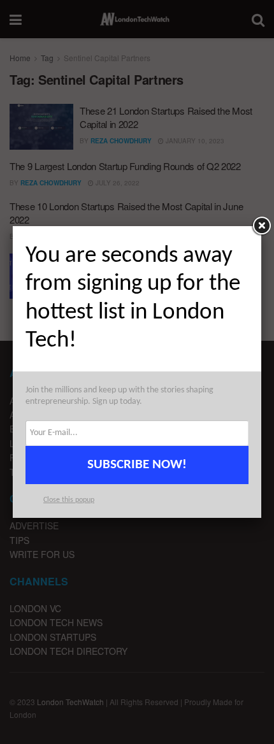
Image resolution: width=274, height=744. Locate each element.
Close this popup (68, 500)
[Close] (261, 226)
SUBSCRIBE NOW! (137, 464)
